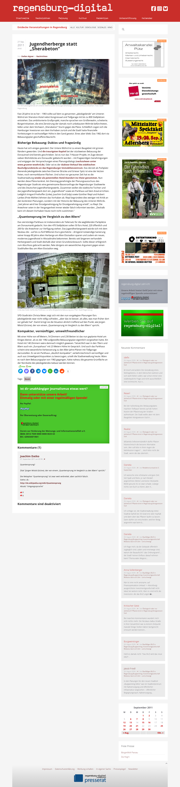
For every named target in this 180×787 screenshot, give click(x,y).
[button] (20, 371)
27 (131, 729)
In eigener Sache (103, 769)
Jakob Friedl (129, 668)
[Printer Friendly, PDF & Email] (25, 366)
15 (143, 722)
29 (143, 729)
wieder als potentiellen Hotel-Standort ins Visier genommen (65, 177)
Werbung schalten (85, 769)
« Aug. (126, 732)
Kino (110, 27)
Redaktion (102, 18)
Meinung (63, 18)
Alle (72, 27)
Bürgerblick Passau (129, 752)
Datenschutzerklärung (65, 769)
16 (149, 722)
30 (149, 729)
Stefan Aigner (27, 56)
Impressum (47, 769)
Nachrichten (43, 18)
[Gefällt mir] (21, 492)
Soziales (102, 27)
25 (162, 726)
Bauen (27, 379)
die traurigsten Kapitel (54, 151)
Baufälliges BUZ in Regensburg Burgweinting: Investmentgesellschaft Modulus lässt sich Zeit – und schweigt (142, 539)
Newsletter (133, 769)
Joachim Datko (29, 456)
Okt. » (160, 732)
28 (137, 729)
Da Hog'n (125, 756)
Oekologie (90, 27)
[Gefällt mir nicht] (21, 495)
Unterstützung (127, 18)
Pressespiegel (120, 769)
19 (124, 726)
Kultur (83, 18)
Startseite (22, 18)
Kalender (147, 18)
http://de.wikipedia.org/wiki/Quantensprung (40, 483)
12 (124, 722)
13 (131, 722)
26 (124, 729)
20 (131, 726)
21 (137, 726)
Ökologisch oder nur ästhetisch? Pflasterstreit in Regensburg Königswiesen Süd (143, 362)
